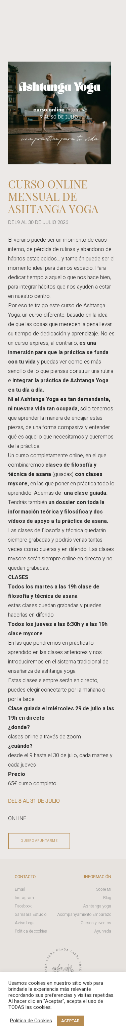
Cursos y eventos (96, 923)
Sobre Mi (103, 889)
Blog (107, 898)
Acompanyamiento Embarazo (84, 914)
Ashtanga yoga (97, 906)
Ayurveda (102, 931)
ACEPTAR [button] (70, 1021)
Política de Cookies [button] (31, 1021)
